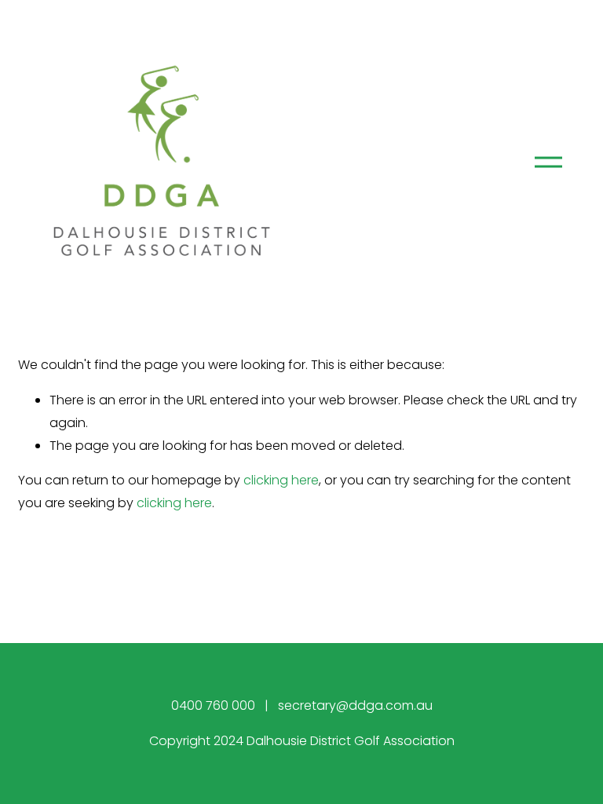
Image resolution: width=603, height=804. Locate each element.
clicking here (281, 480)
